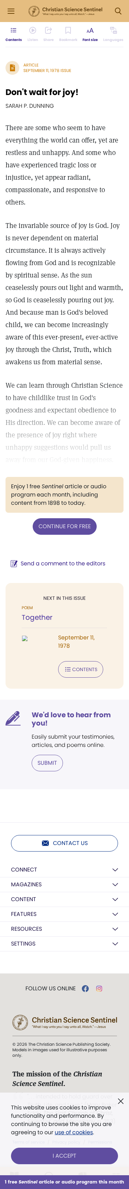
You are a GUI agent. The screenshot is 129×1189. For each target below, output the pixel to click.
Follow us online (50, 988)
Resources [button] (26, 929)
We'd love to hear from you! (71, 719)
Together (37, 617)
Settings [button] (23, 944)
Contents (84, 669)
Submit (47, 763)
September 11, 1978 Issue (47, 70)
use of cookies (74, 1132)
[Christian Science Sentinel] (65, 11)
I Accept (64, 1156)
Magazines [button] (26, 884)
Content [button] (23, 899)
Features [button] (23, 914)
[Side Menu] (11, 11)
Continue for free (65, 526)
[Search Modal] (118, 11)
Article (31, 65)
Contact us (70, 843)
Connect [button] (24, 870)
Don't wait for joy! (42, 92)
